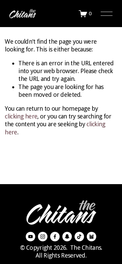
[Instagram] (42, 236)
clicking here (21, 116)
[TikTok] (79, 236)
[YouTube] (30, 236)
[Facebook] (55, 236)
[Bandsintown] (91, 236)
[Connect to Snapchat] (67, 236)
